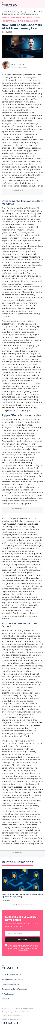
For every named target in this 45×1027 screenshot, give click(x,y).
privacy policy (23, 950)
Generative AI (9, 21)
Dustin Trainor (17, 64)
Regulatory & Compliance (21, 12)
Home (4, 12)
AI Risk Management (12, 18)
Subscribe (22, 940)
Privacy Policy (7, 1012)
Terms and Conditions (23, 1012)
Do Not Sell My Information (11, 1015)
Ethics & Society (32, 18)
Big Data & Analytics (10, 984)
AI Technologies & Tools (11, 974)
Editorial (5, 999)
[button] (14, 904)
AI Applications (8, 994)
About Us (5, 1008)
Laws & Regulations (28, 21)
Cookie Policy (28, 1008)
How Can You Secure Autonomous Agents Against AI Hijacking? (22, 895)
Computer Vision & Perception (14, 989)
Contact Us (16, 1008)
